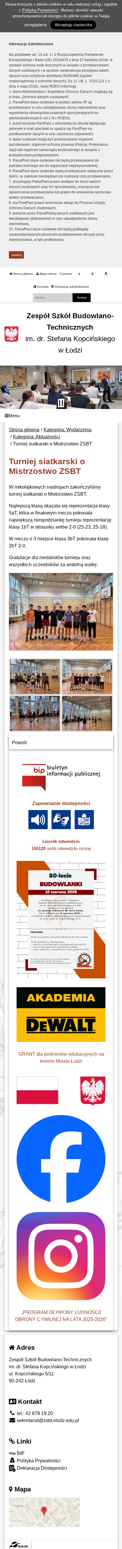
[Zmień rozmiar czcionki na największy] (106, 273)
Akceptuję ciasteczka (73, 25)
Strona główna (22, 273)
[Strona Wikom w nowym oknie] (18, 1545)
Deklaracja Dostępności (41, 1468)
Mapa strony (48, 273)
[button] (7, 387)
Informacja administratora (71, 286)
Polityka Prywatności (38, 1460)
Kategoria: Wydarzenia (68, 429)
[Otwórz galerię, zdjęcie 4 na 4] (87, 713)
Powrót (19, 742)
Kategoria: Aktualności (36, 436)
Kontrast (42, 286)
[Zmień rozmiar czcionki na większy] (92, 273)
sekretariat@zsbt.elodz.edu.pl (47, 1420)
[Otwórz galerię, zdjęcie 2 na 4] (87, 676)
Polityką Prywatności (40, 10)
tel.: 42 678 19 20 (34, 1413)
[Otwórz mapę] (44, 1511)
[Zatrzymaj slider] (61, 403)
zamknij (17, 255)
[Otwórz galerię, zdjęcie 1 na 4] (35, 676)
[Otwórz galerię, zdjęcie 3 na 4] (35, 713)
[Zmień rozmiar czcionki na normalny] (79, 273)
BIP (20, 1453)
